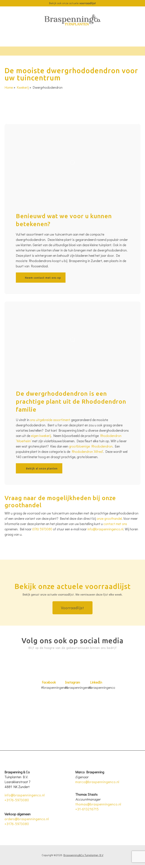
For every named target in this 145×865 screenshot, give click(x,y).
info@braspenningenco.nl (105, 529)
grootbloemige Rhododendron (91, 446)
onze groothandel (109, 518)
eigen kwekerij (41, 435)
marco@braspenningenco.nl (97, 782)
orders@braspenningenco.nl (27, 819)
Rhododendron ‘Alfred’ (87, 451)
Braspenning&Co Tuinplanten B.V (83, 855)
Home (9, 87)
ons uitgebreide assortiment (50, 419)
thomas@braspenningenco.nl (98, 804)
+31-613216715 (87, 809)
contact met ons (115, 523)
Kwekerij (23, 87)
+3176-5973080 (17, 800)
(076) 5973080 (42, 529)
